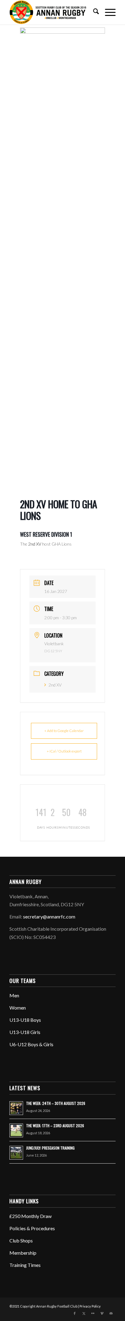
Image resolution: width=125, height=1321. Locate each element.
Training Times (25, 1265)
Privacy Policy (90, 1306)
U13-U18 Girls (24, 1032)
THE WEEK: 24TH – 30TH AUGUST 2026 (55, 1103)
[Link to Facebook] (74, 1313)
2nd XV (55, 684)
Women (17, 1007)
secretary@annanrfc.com (49, 916)
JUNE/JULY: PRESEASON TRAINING (50, 1147)
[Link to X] (83, 1313)
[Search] (93, 12)
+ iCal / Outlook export (64, 751)
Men (14, 995)
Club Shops (21, 1240)
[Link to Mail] (111, 1313)
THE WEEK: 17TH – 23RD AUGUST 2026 (55, 1125)
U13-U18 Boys (25, 1020)
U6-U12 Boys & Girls (31, 1044)
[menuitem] (93, 12)
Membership (22, 1253)
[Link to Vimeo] (101, 1313)
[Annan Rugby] (51, 12)
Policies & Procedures (32, 1228)
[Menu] (107, 12)
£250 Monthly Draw (30, 1216)
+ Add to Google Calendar (64, 730)
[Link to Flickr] (92, 1313)
